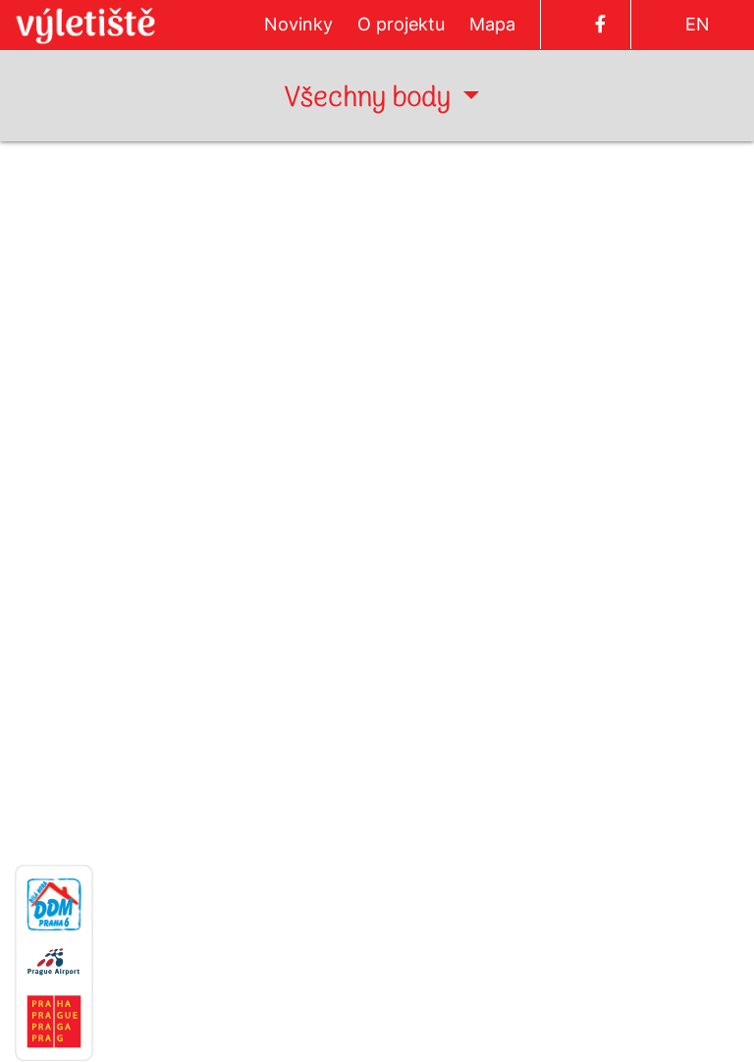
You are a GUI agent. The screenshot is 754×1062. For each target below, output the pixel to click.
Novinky (298, 24)
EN (697, 24)
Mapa (492, 24)
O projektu (401, 24)
